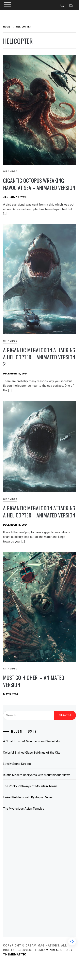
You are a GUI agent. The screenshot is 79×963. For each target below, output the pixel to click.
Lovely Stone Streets (17, 764)
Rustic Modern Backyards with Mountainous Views (36, 775)
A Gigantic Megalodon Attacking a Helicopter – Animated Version (39, 511)
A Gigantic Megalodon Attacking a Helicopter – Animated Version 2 (39, 357)
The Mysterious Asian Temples (23, 808)
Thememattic (14, 954)
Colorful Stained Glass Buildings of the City (31, 752)
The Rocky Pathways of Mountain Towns (30, 786)
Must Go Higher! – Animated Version (33, 681)
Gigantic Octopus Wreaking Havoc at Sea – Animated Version (39, 183)
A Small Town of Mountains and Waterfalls (31, 741)
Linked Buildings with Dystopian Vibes (28, 797)
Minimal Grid (57, 950)
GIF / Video (10, 171)
